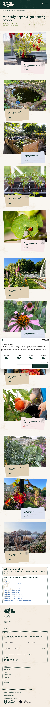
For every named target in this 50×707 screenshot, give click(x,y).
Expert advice (7, 679)
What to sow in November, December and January (17, 600)
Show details (43, 362)
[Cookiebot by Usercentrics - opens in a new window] (43, 340)
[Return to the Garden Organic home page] (8, 6)
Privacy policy (8, 698)
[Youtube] (11, 660)
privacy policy (29, 654)
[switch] (19, 358)
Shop (5, 687)
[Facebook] (5, 660)
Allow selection (25, 366)
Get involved (7, 674)
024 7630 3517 (7, 628)
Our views (7, 682)
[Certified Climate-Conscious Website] (25, 703)
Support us (6, 677)
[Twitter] (14, 660)
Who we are (7, 669)
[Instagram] (17, 660)
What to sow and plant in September (13, 596)
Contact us (7, 685)
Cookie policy (16, 698)
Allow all (41, 366)
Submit (43, 648)
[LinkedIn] (8, 660)
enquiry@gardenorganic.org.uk (11, 626)
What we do (7, 672)
